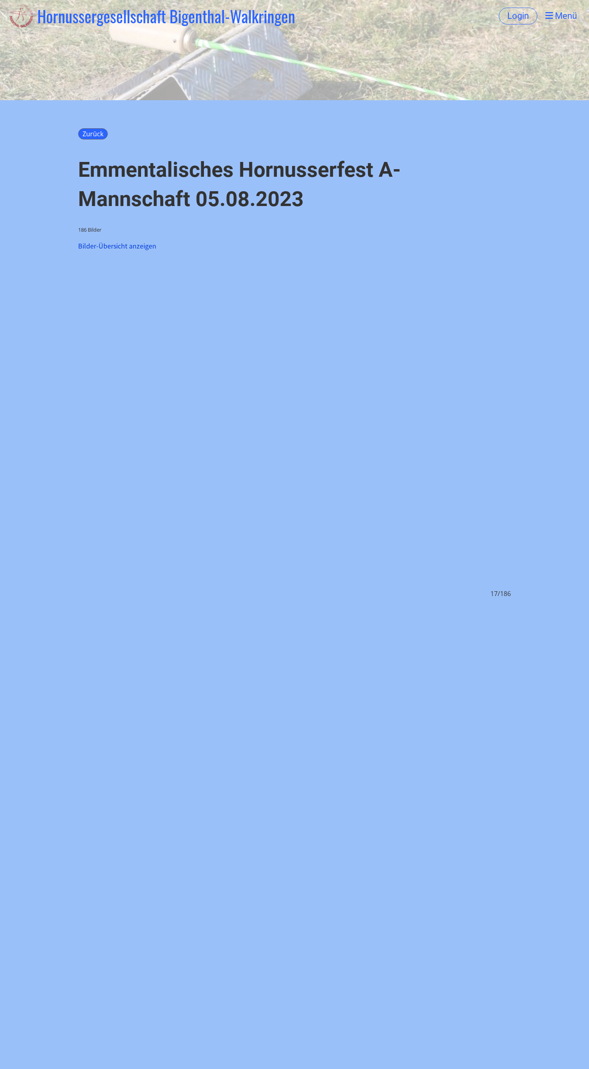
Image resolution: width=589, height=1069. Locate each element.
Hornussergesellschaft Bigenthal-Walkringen (166, 16)
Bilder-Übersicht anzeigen (117, 246)
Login (518, 16)
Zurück (93, 133)
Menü (565, 16)
